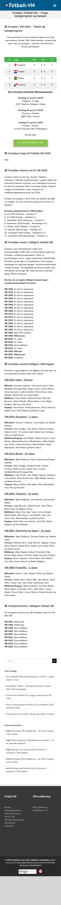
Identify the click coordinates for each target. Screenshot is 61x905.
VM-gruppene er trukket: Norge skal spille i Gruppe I (30, 714)
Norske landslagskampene (13, 809)
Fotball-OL (9, 826)
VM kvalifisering (40, 807)
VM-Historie (9, 823)
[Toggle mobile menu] (55, 5)
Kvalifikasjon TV (40, 810)
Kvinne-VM (9, 816)
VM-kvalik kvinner (12, 813)
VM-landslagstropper (14, 820)
